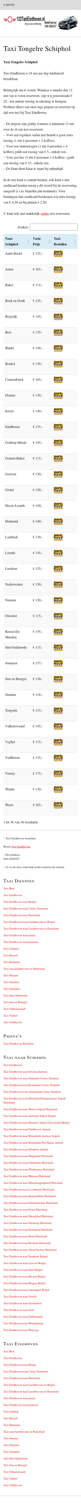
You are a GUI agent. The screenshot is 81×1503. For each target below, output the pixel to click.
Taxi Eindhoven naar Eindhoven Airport (27, 1129)
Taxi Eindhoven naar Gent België (23, 1270)
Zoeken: (23, 227)
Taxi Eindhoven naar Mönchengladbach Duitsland (33, 1183)
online (45, 213)
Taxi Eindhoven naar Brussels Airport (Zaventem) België (36, 1122)
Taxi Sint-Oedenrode (15, 995)
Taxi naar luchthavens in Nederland (24, 969)
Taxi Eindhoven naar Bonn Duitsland (25, 1236)
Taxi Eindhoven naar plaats (19, 935)
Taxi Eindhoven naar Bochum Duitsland (27, 1243)
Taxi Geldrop (11, 948)
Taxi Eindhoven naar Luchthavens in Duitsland (31, 928)
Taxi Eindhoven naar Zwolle (20, 1296)
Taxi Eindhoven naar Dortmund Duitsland (27, 1229)
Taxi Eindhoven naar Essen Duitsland (25, 1209)
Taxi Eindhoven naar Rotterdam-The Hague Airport (33, 1143)
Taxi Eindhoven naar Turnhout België (25, 1256)
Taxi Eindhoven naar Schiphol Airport (25, 1149)
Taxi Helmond (11, 962)
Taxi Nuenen (10, 975)
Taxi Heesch (10, 955)
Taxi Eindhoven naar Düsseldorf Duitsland (28, 1216)
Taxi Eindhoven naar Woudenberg (23, 1323)
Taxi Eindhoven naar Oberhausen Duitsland (28, 1169)
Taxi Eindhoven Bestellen (18, 1043)
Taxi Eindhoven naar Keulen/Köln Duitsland (29, 1196)
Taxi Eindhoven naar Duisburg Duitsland (27, 1223)
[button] (28, 241)
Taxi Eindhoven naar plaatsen (20, 942)
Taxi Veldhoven (12, 1022)
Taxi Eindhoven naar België (19, 902)
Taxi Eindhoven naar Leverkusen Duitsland (28, 1189)
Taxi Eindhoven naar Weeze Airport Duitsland (30, 1109)
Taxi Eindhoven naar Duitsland (21, 915)
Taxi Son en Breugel (15, 1002)
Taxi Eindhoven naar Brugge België (24, 1283)
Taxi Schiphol (11, 989)
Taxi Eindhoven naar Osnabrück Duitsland (28, 1163)
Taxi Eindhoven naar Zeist (18, 1310)
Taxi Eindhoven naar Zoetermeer (22, 1303)
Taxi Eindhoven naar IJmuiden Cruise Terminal (31, 1078)
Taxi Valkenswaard (14, 1009)
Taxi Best (8, 888)
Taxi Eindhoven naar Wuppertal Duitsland (28, 1156)
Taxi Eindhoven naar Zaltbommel (23, 1316)
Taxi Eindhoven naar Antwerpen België (26, 1290)
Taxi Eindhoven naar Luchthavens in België (29, 922)
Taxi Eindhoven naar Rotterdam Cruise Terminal (31, 1085)
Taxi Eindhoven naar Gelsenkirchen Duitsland (30, 1203)
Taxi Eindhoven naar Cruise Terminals (25, 908)
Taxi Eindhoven (20, 846)
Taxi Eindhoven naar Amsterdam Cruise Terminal (32, 1092)
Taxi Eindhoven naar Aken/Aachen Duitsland (30, 1250)
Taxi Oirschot (11, 982)
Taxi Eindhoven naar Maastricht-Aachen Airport (31, 1136)
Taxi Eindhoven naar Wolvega (21, 1330)
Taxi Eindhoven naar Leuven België (24, 1263)
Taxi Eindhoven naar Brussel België (24, 1276)
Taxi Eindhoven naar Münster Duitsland (26, 1176)
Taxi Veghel (10, 1015)
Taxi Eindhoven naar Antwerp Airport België (29, 1116)
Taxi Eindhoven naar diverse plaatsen (25, 1072)
